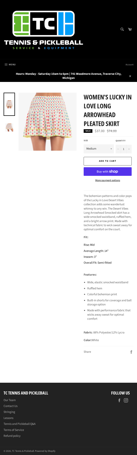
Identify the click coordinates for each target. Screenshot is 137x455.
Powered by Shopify (45, 451)
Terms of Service (14, 430)
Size (86, 140)
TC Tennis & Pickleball (23, 451)
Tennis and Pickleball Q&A (19, 424)
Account (129, 64)
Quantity (120, 140)
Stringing (9, 412)
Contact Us (10, 406)
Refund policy (12, 436)
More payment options (107, 180)
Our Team (10, 400)
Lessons (8, 418)
